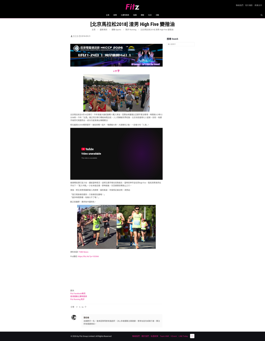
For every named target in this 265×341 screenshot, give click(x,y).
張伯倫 (75, 36)
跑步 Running (130, 30)
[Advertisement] (116, 273)
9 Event (174, 336)
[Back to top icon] (192, 336)
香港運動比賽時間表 (78, 296)
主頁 (93, 30)
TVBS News (83, 252)
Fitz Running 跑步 (77, 299)
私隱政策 (154, 336)
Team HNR (164, 336)
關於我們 (145, 336)
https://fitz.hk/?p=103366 (88, 256)
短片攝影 (249, 5)
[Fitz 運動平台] (132, 6)
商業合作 (258, 5)
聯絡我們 (239, 5)
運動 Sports (116, 30)
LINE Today (183, 336)
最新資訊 (103, 30)
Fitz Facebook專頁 (78, 293)
